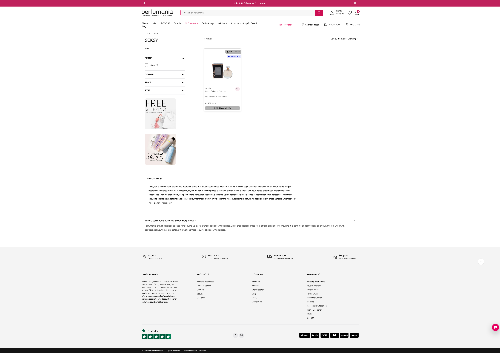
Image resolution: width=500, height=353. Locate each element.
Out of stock (222, 108)
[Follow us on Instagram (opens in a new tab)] (241, 335)
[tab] (154, 180)
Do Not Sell (203, 350)
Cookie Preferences (190, 350)
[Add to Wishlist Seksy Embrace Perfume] (237, 89)
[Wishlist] (350, 13)
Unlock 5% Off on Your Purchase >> (250, 3)
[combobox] (344, 38)
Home (148, 33)
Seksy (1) (154, 65)
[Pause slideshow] (144, 3)
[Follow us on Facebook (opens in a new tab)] (235, 335)
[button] (337, 12)
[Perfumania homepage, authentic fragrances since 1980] (157, 12)
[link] (481, 262)
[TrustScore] (156, 335)
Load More (281, 116)
